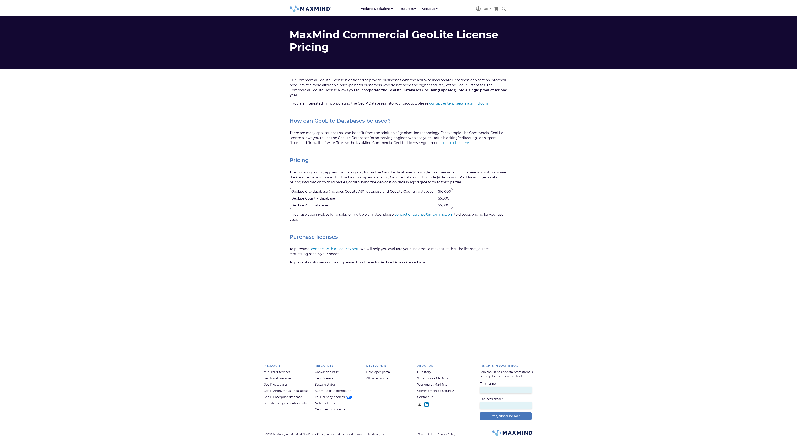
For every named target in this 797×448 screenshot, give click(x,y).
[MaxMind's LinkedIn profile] (426, 404)
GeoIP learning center (331, 409)
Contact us (425, 397)
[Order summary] (496, 8)
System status (325, 384)
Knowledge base (327, 372)
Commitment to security (435, 391)
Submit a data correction (333, 391)
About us (428, 9)
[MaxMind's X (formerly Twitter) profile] (419, 404)
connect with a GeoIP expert (335, 249)
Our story (424, 372)
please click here (455, 143)
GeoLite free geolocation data (285, 403)
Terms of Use (426, 434)
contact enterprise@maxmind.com (458, 103)
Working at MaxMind (432, 384)
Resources (406, 9)
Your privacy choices (330, 397)
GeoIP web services (278, 378)
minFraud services (277, 372)
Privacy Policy (446, 434)
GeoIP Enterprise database (283, 397)
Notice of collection (329, 403)
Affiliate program (378, 378)
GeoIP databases (276, 384)
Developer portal (378, 372)
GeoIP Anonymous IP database (286, 391)
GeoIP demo (324, 378)
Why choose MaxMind (433, 378)
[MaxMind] (310, 8)
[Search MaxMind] (503, 8)
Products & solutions (375, 9)
